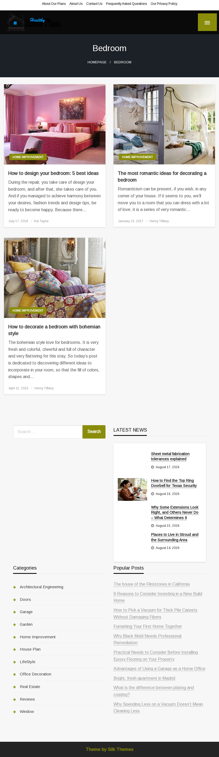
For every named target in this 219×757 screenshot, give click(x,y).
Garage (26, 611)
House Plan (30, 649)
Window (27, 711)
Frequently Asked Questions (126, 4)
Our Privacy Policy (164, 4)
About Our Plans (54, 4)
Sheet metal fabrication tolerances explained (170, 456)
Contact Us (94, 4)
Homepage (97, 62)
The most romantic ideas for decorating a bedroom (162, 177)
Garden (26, 624)
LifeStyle (27, 661)
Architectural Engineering (41, 587)
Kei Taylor (41, 221)
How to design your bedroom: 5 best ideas (53, 173)
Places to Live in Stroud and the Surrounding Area (174, 537)
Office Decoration (35, 674)
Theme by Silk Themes (110, 749)
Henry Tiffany (159, 221)
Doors (25, 599)
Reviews (27, 699)
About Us (76, 4)
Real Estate (30, 686)
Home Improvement (28, 157)
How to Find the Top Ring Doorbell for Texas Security (174, 483)
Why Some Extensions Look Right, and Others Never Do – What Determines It (174, 512)
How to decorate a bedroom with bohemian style (54, 330)
